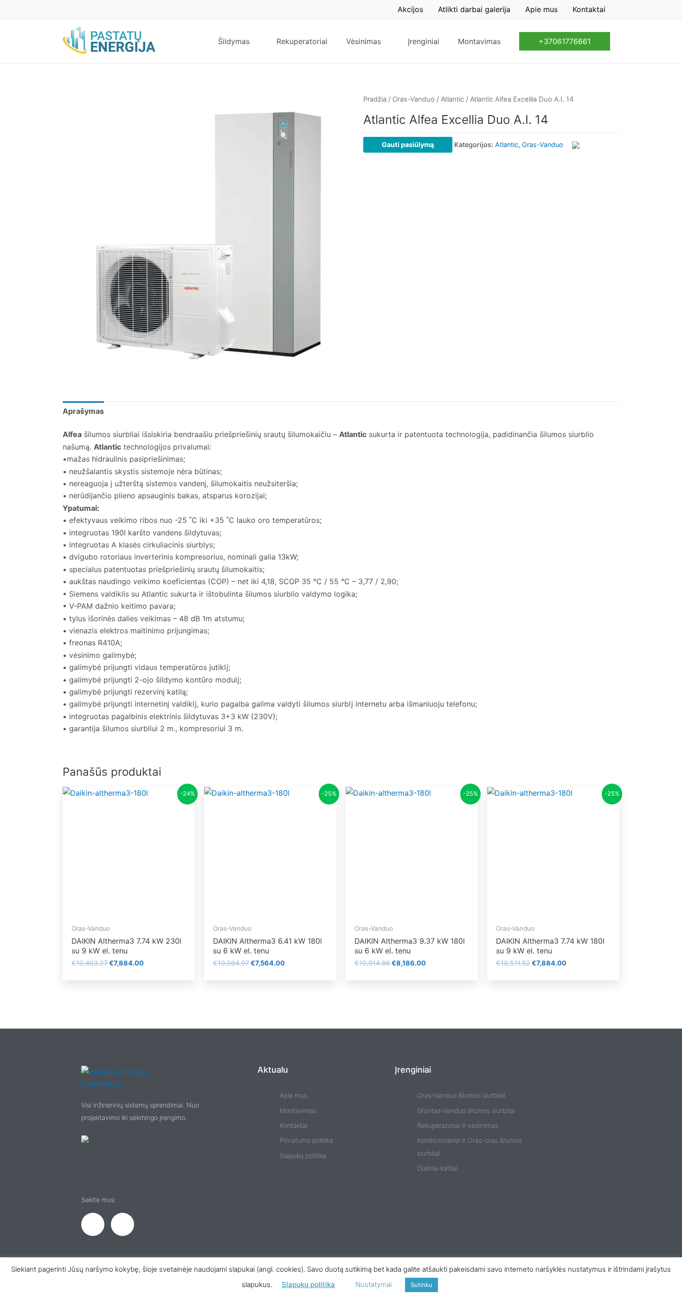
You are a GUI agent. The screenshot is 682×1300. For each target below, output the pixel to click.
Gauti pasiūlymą (408, 144)
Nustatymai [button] (373, 1284)
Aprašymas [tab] (83, 411)
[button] (564, 41)
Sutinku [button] (421, 1284)
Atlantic (452, 99)
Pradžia (374, 99)
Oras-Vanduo (413, 99)
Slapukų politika (308, 1284)
